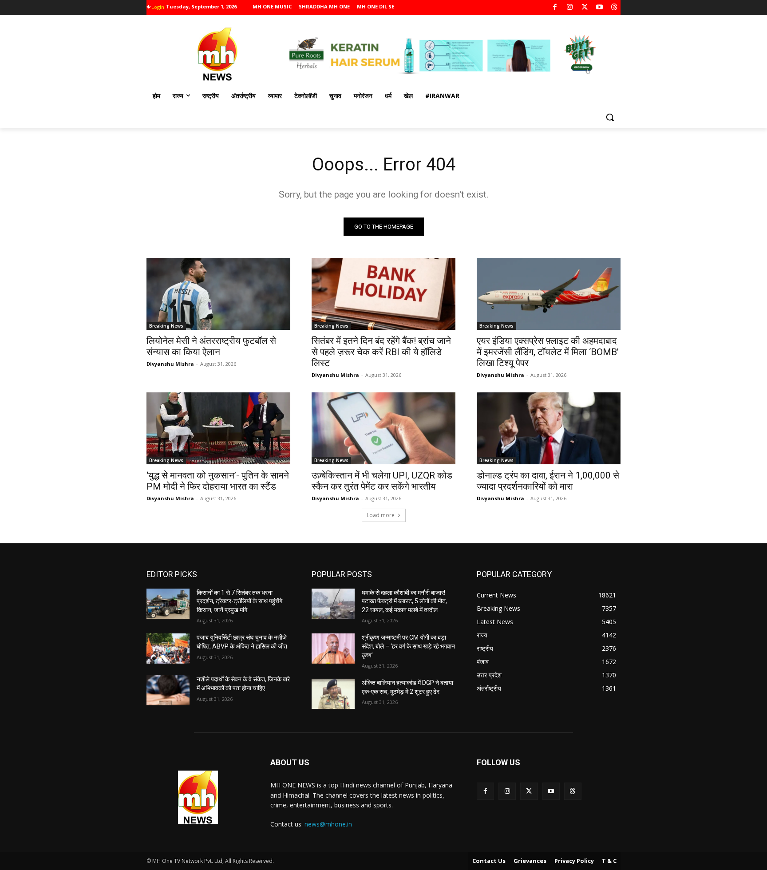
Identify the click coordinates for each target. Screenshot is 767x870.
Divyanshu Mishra (170, 363)
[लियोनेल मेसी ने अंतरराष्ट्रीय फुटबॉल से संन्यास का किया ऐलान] (218, 294)
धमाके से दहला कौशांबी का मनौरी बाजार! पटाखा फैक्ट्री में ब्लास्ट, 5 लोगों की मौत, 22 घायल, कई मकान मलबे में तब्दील (404, 601)
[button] (610, 117)
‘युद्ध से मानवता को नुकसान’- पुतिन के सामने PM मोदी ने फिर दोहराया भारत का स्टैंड (217, 481)
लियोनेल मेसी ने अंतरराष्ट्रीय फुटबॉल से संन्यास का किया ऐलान (211, 346)
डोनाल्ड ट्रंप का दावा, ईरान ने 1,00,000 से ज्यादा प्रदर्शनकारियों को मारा (548, 481)
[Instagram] (569, 7)
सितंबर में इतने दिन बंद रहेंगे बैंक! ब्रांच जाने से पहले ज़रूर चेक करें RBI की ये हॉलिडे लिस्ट (381, 352)
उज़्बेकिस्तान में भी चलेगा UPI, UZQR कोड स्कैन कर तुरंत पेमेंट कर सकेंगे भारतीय (382, 481)
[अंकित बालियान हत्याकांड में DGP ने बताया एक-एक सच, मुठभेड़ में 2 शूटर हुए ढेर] (333, 694)
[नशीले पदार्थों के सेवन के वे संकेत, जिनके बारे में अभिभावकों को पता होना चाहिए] (168, 690)
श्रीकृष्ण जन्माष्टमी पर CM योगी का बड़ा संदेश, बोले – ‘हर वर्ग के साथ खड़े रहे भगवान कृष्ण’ (408, 646)
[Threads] (614, 7)
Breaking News (166, 326)
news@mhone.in (328, 824)
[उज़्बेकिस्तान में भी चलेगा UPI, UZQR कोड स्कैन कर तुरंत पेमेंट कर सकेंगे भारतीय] (383, 428)
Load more (381, 515)
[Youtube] (599, 7)
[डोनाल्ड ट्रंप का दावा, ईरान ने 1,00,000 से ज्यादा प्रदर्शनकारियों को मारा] (549, 428)
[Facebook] (555, 7)
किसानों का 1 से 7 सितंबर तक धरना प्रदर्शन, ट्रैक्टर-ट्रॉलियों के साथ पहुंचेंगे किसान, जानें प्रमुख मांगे (239, 601)
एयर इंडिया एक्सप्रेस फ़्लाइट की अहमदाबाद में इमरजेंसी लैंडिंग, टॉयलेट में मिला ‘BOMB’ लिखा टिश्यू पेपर (548, 352)
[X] (584, 7)
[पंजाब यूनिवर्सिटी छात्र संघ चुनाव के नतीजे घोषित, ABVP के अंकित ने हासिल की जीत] (168, 648)
